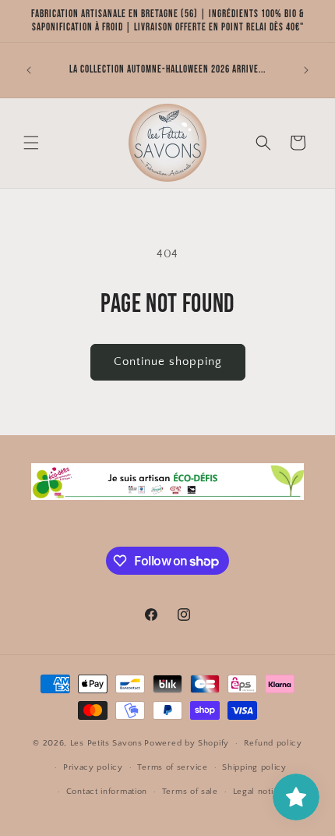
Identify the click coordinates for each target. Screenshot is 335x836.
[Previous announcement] (29, 70)
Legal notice (258, 791)
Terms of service (172, 767)
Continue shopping (168, 361)
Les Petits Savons (106, 743)
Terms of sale (190, 791)
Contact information (106, 791)
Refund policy (273, 743)
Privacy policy (93, 767)
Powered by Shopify (186, 743)
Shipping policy (254, 767)
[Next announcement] (306, 70)
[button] (31, 143)
